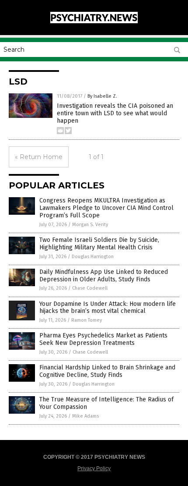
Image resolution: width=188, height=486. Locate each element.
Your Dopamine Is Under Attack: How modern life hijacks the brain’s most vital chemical (107, 307)
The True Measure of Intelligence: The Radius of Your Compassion (106, 403)
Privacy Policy (94, 468)
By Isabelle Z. (102, 96)
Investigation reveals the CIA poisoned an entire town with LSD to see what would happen (115, 113)
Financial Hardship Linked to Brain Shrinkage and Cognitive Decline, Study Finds (107, 371)
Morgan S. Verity (90, 224)
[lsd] (94, 21)
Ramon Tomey (86, 320)
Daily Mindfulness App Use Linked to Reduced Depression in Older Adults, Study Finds (103, 275)
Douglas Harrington (93, 256)
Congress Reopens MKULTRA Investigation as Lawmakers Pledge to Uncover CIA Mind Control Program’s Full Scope (106, 208)
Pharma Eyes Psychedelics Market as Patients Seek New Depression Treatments (103, 339)
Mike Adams (85, 416)
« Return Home (39, 157)
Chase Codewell (90, 288)
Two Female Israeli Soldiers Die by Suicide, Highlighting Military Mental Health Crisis (99, 243)
